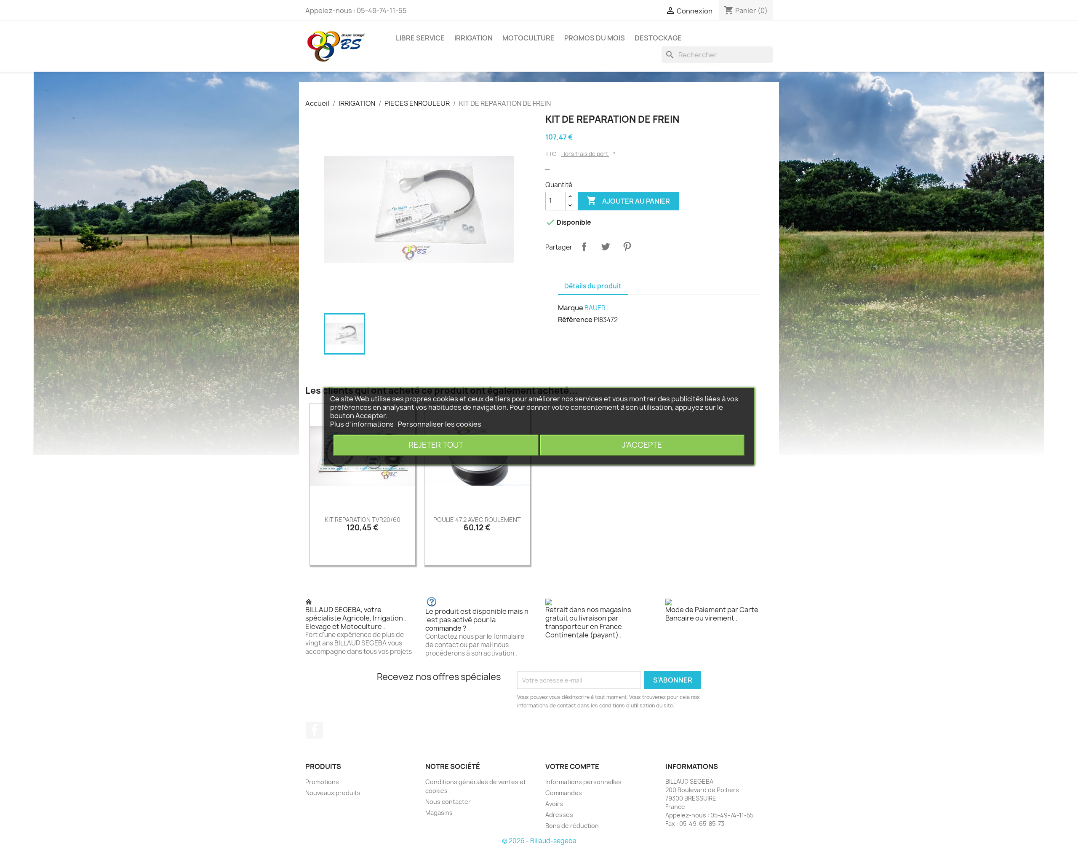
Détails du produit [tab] (593, 286)
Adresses (559, 815)
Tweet (605, 246)
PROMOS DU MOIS (594, 38)
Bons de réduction (572, 826)
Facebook (314, 730)
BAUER (595, 308)
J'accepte (642, 445)
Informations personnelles (583, 782)
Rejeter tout (435, 445)
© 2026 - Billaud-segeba (539, 840)
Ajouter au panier (628, 201)
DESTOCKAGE (658, 38)
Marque (570, 308)
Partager (584, 246)
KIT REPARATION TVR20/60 (362, 520)
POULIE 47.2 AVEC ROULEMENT (477, 520)
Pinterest (627, 246)
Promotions (322, 782)
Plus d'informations (362, 424)
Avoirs (554, 804)
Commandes (563, 793)
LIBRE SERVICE (420, 38)
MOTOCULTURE (528, 38)
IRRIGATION (473, 38)
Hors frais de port (585, 154)
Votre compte (572, 766)
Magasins (439, 813)
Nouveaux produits (332, 793)
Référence (575, 319)
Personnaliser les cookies (439, 424)
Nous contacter (448, 802)
